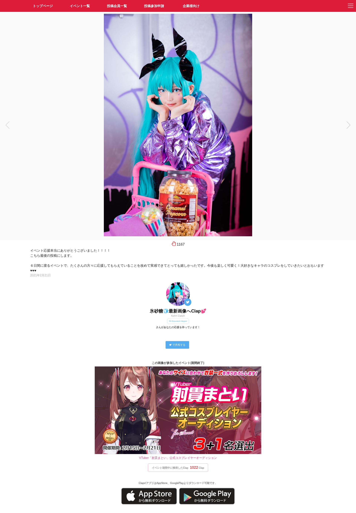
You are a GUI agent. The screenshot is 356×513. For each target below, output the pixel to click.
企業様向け (191, 6)
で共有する (178, 344)
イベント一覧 (80, 6)
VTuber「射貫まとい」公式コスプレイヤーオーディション (178, 457)
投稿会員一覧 (117, 6)
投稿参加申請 (154, 6)
